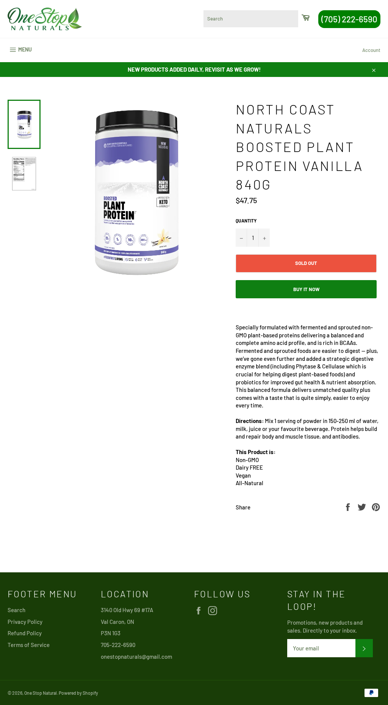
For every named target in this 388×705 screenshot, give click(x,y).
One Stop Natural (40, 693)
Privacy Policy (25, 621)
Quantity (246, 220)
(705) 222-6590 (349, 19)
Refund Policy (25, 633)
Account (371, 50)
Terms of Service (29, 644)
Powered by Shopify (78, 693)
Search (16, 609)
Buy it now (306, 289)
